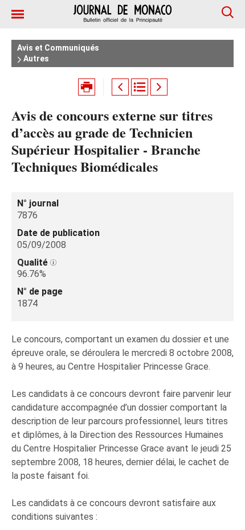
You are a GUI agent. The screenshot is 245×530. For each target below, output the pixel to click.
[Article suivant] (159, 87)
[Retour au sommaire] (139, 87)
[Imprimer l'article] (86, 87)
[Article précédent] (120, 87)
